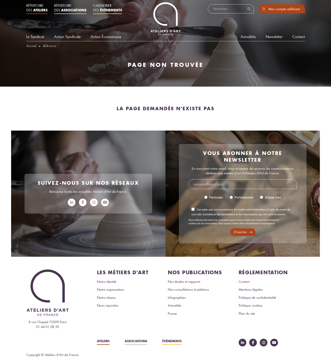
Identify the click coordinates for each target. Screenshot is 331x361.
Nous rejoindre (107, 305)
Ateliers (103, 341)
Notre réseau (106, 298)
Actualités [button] (248, 36)
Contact (298, 36)
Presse (172, 313)
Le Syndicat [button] (35, 36)
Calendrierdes (107, 7)
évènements (172, 341)
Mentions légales (251, 289)
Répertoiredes (37, 7)
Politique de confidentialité (257, 298)
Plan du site (247, 313)
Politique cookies (250, 305)
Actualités (174, 305)
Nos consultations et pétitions (188, 289)
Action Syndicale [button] (67, 36)
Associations (136, 341)
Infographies (177, 298)
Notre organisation (110, 289)
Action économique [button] (105, 36)
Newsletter (274, 36)
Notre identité (106, 282)
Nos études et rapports (184, 282)
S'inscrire (240, 232)
